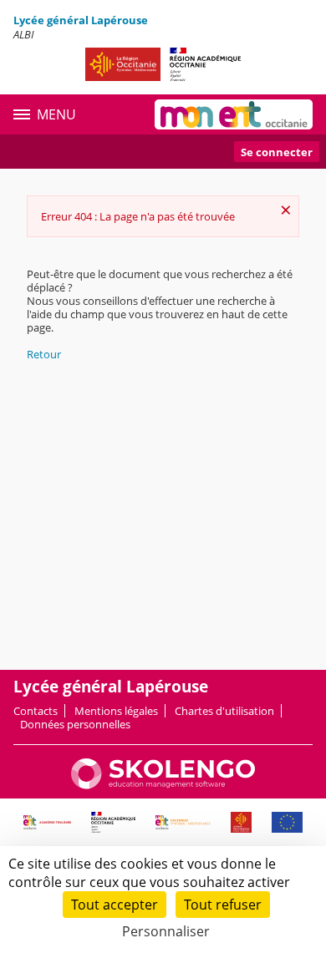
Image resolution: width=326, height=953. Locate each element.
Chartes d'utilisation (224, 710)
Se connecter (277, 152)
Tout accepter (114, 904)
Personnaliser (166, 931)
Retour (44, 354)
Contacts (35, 710)
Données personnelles (75, 724)
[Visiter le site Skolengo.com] (163, 785)
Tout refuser (223, 904)
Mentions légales (116, 710)
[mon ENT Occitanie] (234, 114)
